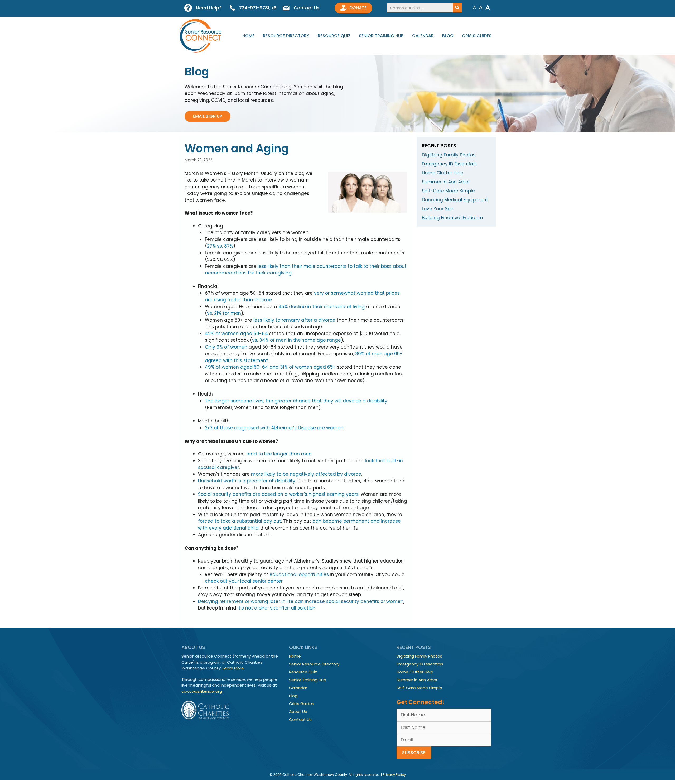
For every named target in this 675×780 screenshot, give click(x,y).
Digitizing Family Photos (448, 155)
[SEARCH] (457, 7)
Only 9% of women (226, 347)
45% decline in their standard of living (321, 306)
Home (248, 36)
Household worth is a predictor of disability (246, 481)
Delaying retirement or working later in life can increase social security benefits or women (300, 601)
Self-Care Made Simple (448, 191)
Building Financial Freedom (452, 218)
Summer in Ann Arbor (446, 182)
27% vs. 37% (220, 246)
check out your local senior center (244, 581)
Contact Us (300, 719)
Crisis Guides (476, 36)
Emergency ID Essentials (449, 164)
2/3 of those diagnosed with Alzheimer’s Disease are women (274, 428)
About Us (298, 711)
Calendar (423, 36)
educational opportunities (299, 574)
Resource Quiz (334, 36)
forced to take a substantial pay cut (239, 521)
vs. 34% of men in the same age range (296, 340)
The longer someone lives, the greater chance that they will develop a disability (296, 401)
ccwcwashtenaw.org (201, 691)
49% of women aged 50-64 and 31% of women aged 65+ (270, 367)
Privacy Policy (394, 774)
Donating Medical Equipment (455, 200)
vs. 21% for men (224, 313)
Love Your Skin (438, 209)
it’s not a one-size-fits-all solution (276, 608)
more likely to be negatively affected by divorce (306, 474)
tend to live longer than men (279, 454)
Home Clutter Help (442, 173)
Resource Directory (286, 36)
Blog (448, 36)
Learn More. (234, 668)
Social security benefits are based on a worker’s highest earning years (278, 494)
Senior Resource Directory (314, 664)
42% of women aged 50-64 (236, 333)
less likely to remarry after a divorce (294, 320)
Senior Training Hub (381, 36)
